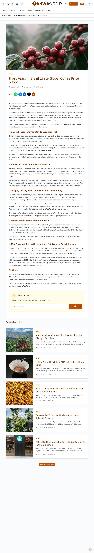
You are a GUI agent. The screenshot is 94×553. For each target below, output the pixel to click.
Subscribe (73, 4)
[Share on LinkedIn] (24, 94)
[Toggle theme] (90, 10)
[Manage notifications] (90, 549)
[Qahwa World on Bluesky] (21, 4)
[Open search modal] (66, 4)
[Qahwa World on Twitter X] (8, 4)
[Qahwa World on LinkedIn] (17, 4)
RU (90, 4)
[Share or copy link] (33, 94)
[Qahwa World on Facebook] (3, 4)
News (30, 10)
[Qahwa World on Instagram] (12, 4)
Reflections (39, 10)
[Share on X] (29, 94)
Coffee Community (8, 10)
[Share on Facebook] (20, 94)
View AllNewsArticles (47, 464)
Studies (48, 10)
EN (82, 4)
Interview (21, 10)
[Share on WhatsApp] (16, 94)
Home (3, 15)
